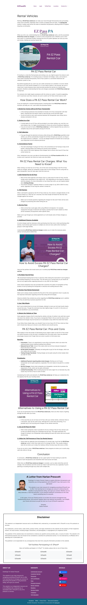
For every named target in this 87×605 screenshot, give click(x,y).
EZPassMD (43, 551)
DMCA (36, 600)
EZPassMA (18, 558)
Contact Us (64, 6)
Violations (33, 592)
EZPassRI (69, 555)
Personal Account (35, 583)
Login (40, 6)
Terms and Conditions (53, 600)
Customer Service (35, 574)
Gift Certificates (35, 578)
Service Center (35, 590)
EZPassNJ (18, 555)
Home (35, 6)
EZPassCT (69, 558)
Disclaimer (31, 600)
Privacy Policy (43, 600)
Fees (32, 581)
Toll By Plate (48, 6)
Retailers (33, 588)
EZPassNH (69, 551)
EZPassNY (18, 551)
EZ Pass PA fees (28, 183)
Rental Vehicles (35, 585)
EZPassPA (21, 6)
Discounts (33, 576)
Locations (55, 6)
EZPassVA (43, 558)
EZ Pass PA (63, 22)
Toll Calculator (35, 595)
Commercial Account (36, 571)
